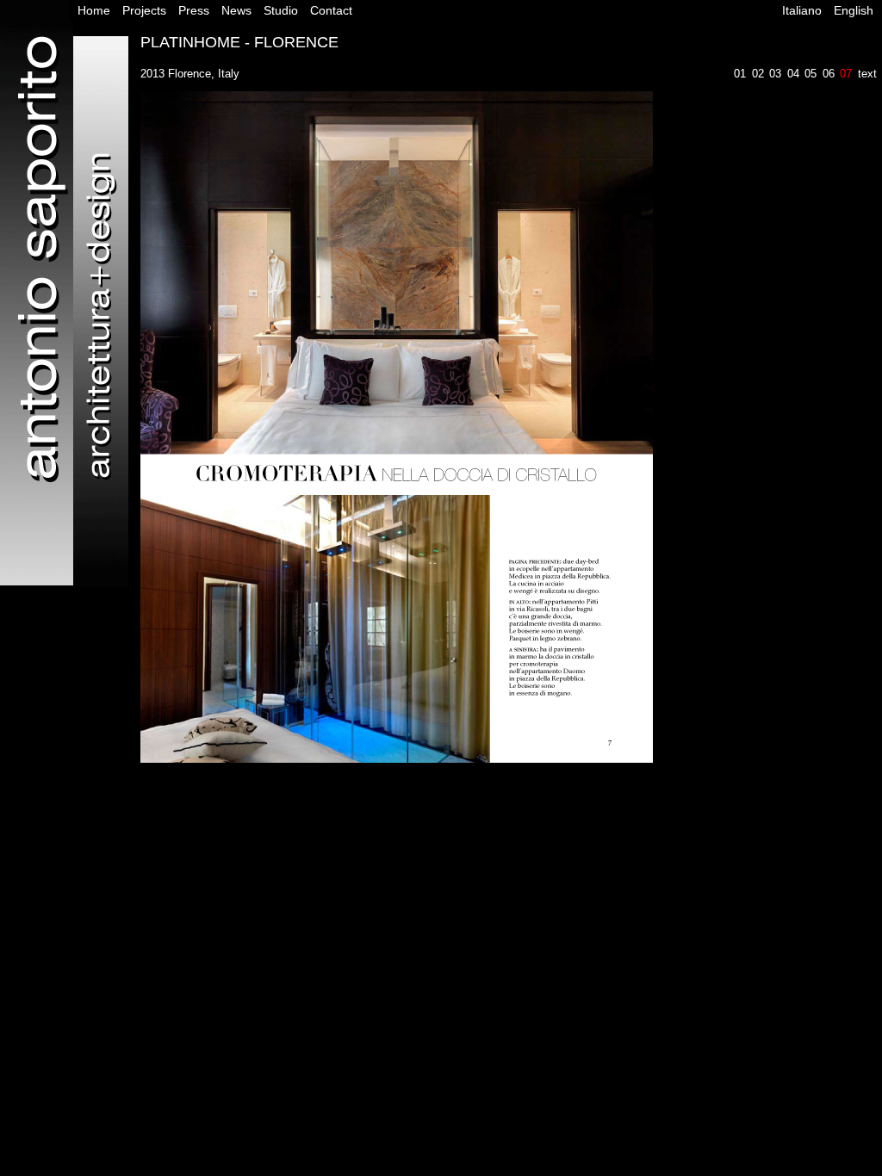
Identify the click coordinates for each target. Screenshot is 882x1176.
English (853, 10)
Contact (331, 10)
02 (758, 73)
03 (775, 73)
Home (94, 10)
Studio (281, 10)
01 (740, 73)
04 (793, 73)
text (867, 73)
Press (193, 10)
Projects (144, 10)
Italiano (802, 10)
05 (810, 73)
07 (846, 73)
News (236, 10)
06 (829, 73)
